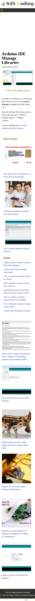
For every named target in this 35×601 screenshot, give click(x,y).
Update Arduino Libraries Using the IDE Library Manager (17, 263)
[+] (17, 10)
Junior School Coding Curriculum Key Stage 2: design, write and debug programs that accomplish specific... (16, 356)
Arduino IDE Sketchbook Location (17, 311)
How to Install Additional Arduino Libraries (17, 249)
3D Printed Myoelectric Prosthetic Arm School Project (16, 212)
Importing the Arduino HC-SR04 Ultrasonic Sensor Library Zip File (16, 291)
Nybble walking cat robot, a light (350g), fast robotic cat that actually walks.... (15, 445)
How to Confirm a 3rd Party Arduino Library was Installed (15, 298)
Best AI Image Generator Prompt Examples (19, 595)
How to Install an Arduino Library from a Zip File (16, 284)
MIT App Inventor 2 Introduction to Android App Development (17, 175)
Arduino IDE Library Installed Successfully (15, 270)
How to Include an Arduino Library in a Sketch (17, 277)
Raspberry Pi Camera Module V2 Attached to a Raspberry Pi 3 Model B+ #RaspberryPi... (15, 534)
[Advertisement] (17, 31)
